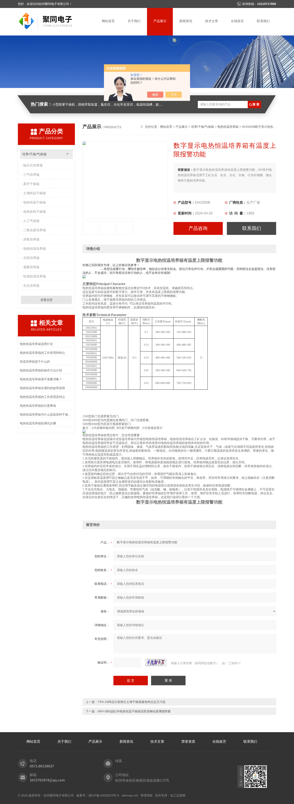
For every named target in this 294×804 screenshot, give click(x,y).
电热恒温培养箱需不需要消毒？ (41, 379)
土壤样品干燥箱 (34, 193)
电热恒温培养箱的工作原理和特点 (42, 352)
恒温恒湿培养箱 (34, 276)
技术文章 (211, 21)
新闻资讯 (185, 21)
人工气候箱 (31, 221)
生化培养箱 (31, 285)
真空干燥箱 (31, 184)
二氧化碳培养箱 (34, 230)
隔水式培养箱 (33, 165)
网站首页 (108, 21)
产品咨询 (198, 228)
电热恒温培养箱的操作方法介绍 (41, 370)
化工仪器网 (177, 795)
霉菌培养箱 (31, 267)
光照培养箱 (31, 258)
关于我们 (134, 21)
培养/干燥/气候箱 (34, 154)
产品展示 (159, 21)
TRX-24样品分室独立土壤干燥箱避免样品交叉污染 (132, 702)
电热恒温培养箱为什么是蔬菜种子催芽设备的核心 (46, 414)
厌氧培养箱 (31, 239)
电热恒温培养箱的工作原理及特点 (42, 397)
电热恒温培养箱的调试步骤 (38, 423)
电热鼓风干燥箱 (34, 211)
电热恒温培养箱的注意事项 (38, 405)
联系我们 (263, 21)
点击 (67, 154)
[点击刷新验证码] (156, 662)
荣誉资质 (188, 741)
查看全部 (46, 300)
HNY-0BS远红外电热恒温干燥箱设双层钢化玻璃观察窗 (134, 711)
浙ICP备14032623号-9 (103, 795)
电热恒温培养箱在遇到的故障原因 (42, 388)
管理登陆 (147, 795)
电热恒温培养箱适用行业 (36, 344)
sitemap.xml (130, 795)
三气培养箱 (31, 174)
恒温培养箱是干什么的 (35, 361)
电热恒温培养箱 (34, 248)
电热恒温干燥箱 (34, 202)
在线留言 (237, 21)
